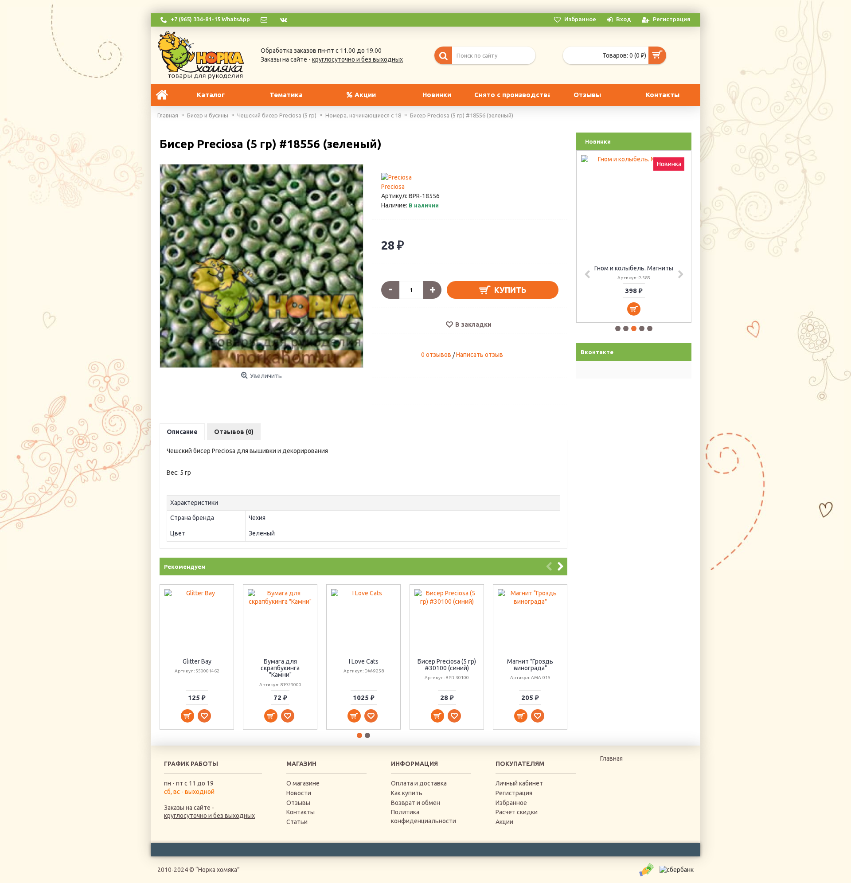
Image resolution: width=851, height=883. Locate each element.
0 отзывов (436, 354)
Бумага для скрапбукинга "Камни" (280, 668)
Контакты (300, 812)
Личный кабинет (519, 783)
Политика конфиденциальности (423, 816)
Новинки (598, 141)
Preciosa (393, 186)
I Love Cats (364, 661)
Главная (611, 758)
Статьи (297, 821)
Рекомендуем (185, 566)
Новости (298, 793)
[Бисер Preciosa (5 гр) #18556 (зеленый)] (261, 266)
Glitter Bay (197, 661)
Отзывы (298, 802)
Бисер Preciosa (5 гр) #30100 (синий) (447, 665)
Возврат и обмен (415, 802)
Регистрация (514, 793)
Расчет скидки (517, 812)
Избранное (511, 802)
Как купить (406, 793)
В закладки (473, 324)
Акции (504, 821)
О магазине (303, 783)
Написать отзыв (479, 354)
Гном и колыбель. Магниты (633, 268)
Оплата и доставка (419, 783)
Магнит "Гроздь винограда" (530, 665)
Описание (182, 431)
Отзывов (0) (234, 431)
